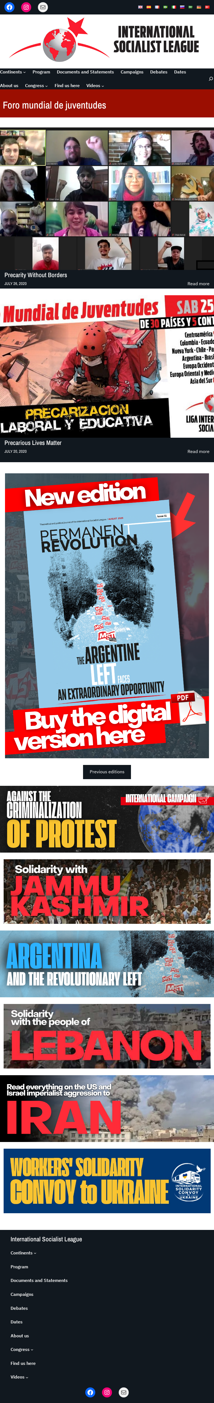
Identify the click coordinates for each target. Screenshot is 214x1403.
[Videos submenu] (102, 85)
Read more (199, 283)
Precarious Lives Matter (33, 442)
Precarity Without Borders (35, 275)
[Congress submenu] (46, 85)
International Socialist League (46, 1239)
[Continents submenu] (24, 72)
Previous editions (107, 771)
